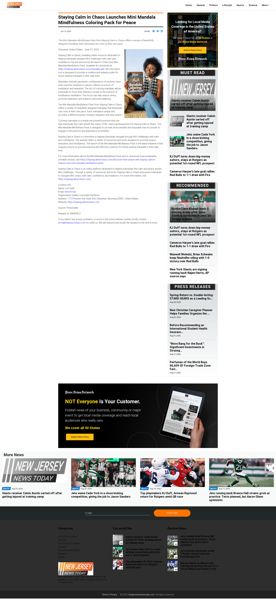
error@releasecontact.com (72, 222)
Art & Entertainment (67, 536)
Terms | (106, 594)
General (201, 5)
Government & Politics (69, 550)
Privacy (113, 594)
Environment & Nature (69, 543)
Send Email (70, 191)
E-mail (89, 513)
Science (253, 5)
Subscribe (172, 513)
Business (62, 539)
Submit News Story (193, 50)
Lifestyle (227, 5)
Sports (240, 5)
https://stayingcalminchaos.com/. (75, 179)
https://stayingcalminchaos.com (83, 202)
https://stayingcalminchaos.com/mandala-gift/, (81, 69)
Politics (213, 5)
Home (189, 5)
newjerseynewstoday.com (141, 594)
